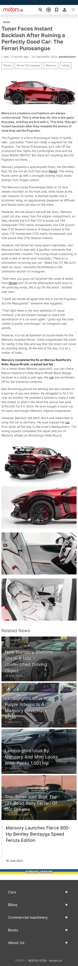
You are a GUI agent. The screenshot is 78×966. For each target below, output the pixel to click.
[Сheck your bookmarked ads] (57, 9)
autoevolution (67, 56)
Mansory (51, 65)
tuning (65, 65)
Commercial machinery (28, 917)
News (6, 22)
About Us (16, 942)
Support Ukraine (39, 871)
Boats (13, 930)
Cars (12, 892)
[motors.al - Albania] (21, 960)
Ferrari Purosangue (28, 65)
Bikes (12, 905)
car (51, 377)
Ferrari (7, 65)
